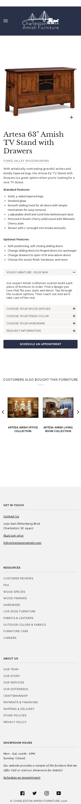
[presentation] (3, 412)
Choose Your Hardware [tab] (25, 323)
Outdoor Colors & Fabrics (24, 624)
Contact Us (11, 516)
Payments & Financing (20, 702)
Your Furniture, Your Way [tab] (27, 272)
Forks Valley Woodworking (26, 160)
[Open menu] (9, 20)
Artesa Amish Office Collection (23, 429)
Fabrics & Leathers (18, 618)
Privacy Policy (15, 722)
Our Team (11, 669)
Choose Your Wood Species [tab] (28, 308)
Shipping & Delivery (19, 709)
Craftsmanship (15, 695)
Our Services (13, 682)
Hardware (11, 604)
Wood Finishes (15, 598)
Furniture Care (15, 631)
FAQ (6, 585)
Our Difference (15, 689)
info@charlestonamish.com (22, 542)
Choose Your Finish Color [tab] (27, 316)
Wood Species (14, 591)
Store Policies (14, 715)
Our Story (11, 676)
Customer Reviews (18, 578)
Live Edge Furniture (19, 611)
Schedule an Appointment (40, 344)
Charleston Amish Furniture (36, 800)
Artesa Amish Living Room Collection (58, 429)
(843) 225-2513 (13, 535)
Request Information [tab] (23, 330)
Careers (9, 637)
